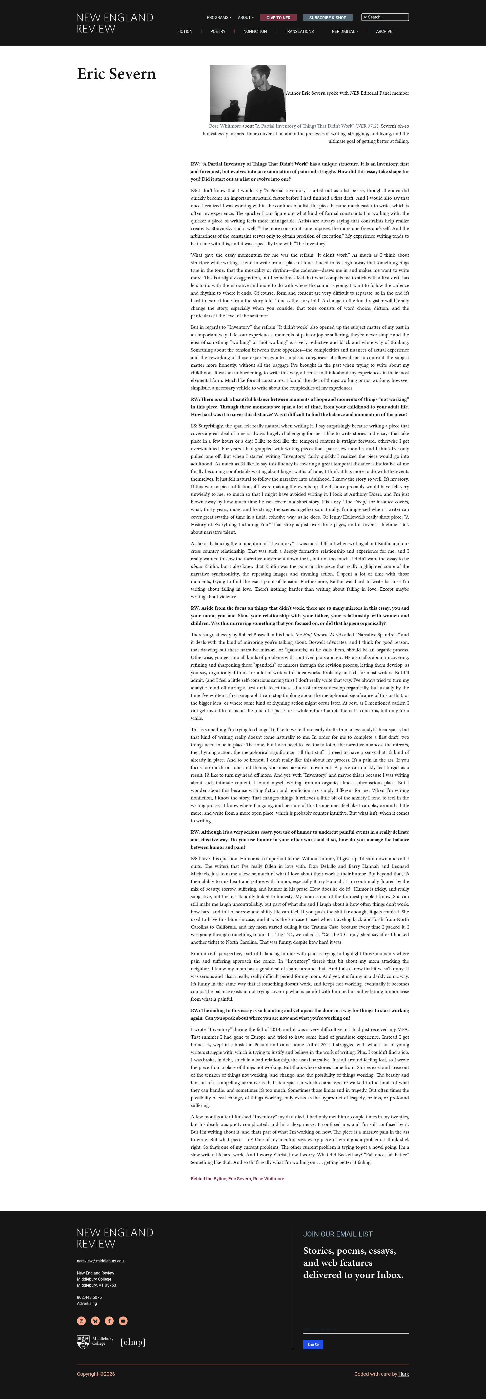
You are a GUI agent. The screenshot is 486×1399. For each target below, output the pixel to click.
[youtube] (123, 1320)
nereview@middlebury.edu (100, 1260)
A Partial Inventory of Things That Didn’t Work (304, 125)
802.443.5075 (89, 1297)
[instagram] (81, 1320)
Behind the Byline (208, 1179)
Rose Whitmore (225, 125)
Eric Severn (239, 1179)
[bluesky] (95, 1320)
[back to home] (115, 23)
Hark (403, 1373)
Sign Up (313, 1344)
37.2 (367, 125)
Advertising (87, 1303)
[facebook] (109, 1320)
